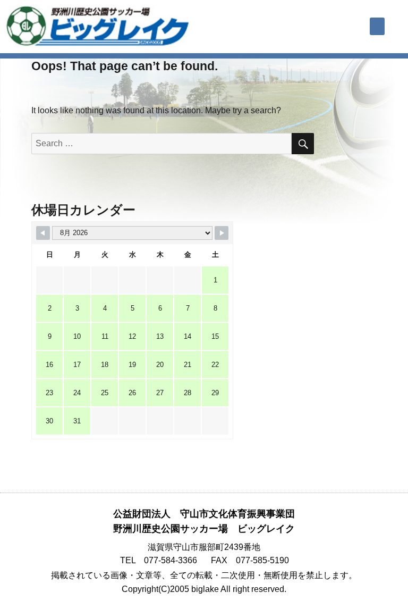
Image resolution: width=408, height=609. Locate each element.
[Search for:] (161, 143)
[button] (377, 26)
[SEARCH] (303, 143)
